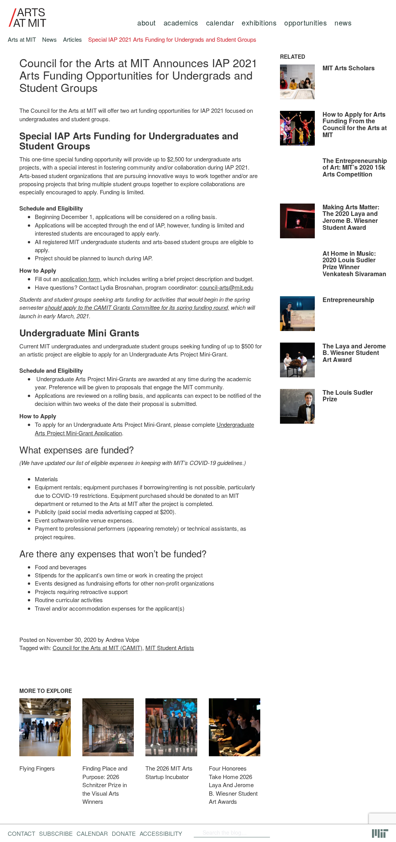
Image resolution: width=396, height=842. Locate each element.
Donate (124, 833)
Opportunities (305, 22)
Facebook (272, 832)
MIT (380, 833)
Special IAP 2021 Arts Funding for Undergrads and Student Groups (172, 39)
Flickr (284, 832)
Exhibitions (259, 22)
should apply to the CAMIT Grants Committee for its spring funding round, (137, 307)
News (343, 22)
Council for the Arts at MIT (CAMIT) (97, 647)
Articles (72, 39)
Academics (181, 22)
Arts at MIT (22, 39)
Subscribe (56, 833)
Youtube (304, 832)
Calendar (220, 22)
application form (80, 279)
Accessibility (161, 833)
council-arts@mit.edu (226, 287)
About (146, 22)
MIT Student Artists (169, 647)
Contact (21, 833)
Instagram (324, 832)
